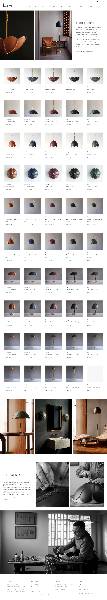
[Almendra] (12, 76)
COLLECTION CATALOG (84, 51)
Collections (24, 6)
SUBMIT (72, 317)
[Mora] (53, 76)
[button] (48, 595)
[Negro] (74, 76)
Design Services (56, 6)
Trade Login (100, 1)
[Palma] (95, 76)
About (81, 6)
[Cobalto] (32, 76)
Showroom (39, 6)
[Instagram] (100, 6)
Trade (71, 6)
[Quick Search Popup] (92, 2)
